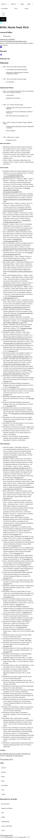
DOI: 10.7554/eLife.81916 (20, 230)
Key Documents (5, 804)
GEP (2, 812)
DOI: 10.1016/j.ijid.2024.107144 (11, 211)
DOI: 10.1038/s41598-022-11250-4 (18, 307)
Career (3, 830)
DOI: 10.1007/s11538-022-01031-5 (23, 271)
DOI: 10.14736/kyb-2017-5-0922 (19, 343)
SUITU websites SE (9, 837)
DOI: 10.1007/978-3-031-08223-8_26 (18, 468)
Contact (26, 8)
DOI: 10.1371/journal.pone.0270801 (18, 284)
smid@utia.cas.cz (4, 39)
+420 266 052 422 (25, 753)
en (3, 14)
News (16, 8)
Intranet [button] (3, 19)
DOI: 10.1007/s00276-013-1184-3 (17, 374)
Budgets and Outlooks (6, 808)
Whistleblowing (5, 821)
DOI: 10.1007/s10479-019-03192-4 (12, 330)
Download (11, 175)
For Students (4, 8)
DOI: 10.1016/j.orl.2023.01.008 (22, 248)
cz (3, 13)
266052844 (12, 39)
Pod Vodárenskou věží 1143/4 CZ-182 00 (10, 753)
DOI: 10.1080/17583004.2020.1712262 (13, 322)
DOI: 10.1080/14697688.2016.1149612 (19, 356)
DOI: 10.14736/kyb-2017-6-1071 (20, 338)
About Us (3, 4)
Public (28, 4)
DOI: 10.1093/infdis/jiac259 (16, 260)
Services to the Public (6, 826)
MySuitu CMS (22, 837)
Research (13, 4)
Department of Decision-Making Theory (16, 41)
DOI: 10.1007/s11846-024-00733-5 (23, 199)
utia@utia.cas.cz (19, 755)
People (22, 4)
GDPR (3, 817)
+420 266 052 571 (10, 755)
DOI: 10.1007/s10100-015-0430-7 (17, 364)
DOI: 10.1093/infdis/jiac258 (10, 254)
